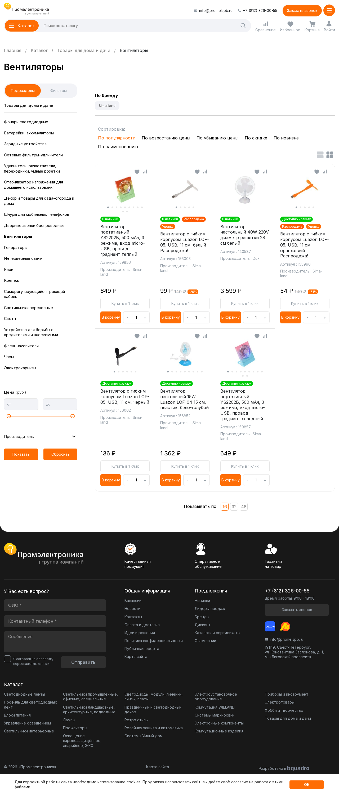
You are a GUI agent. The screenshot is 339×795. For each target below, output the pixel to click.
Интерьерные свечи (23, 258)
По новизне (286, 137)
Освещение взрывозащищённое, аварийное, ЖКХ (82, 740)
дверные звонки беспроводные (34, 225)
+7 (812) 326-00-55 (260, 10)
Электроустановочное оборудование (216, 696)
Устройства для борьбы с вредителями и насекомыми (31, 332)
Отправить (83, 662)
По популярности (116, 137)
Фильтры (58, 90)
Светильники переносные (28, 307)
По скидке (256, 137)
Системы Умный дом (143, 735)
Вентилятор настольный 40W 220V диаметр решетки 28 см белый (244, 235)
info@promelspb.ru (216, 10)
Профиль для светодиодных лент (30, 704)
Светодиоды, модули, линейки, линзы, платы (153, 696)
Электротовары (280, 702)
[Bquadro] (298, 768)
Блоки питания (17, 715)
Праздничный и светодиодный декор (152, 709)
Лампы (69, 720)
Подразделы (23, 90)
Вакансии (132, 600)
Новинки (202, 600)
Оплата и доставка (142, 624)
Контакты (133, 616)
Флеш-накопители (21, 345)
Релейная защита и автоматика (153, 728)
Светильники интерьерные (29, 731)
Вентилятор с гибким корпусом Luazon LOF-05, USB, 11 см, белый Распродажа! (184, 242)
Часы (9, 356)
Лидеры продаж (210, 608)
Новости (132, 608)
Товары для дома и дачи (28, 105)
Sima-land (107, 105)
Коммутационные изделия (219, 731)
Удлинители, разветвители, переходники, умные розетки (32, 168)
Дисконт (203, 624)
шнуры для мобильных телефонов (36, 214)
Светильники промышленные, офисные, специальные (90, 696)
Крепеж (11, 280)
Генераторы (15, 247)
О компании (205, 640)
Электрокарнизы (20, 367)
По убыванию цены (217, 137)
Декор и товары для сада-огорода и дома (39, 201)
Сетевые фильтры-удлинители (33, 154)
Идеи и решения (139, 632)
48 (244, 506)
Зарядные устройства (25, 143)
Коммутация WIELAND (215, 707)
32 (234, 506)
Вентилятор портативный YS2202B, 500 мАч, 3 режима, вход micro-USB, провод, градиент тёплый (122, 240)
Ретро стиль (136, 720)
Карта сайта (135, 656)
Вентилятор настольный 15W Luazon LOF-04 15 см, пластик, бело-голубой (184, 399)
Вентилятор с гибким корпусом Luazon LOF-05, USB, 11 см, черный (124, 396)
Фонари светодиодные (26, 121)
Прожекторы (75, 728)
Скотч (10, 318)
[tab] (108, 207)
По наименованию (118, 146)
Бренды (202, 616)
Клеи (8, 269)
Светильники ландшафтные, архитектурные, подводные (89, 709)
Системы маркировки (214, 715)
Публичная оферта (141, 648)
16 (224, 506)
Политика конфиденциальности (153, 640)
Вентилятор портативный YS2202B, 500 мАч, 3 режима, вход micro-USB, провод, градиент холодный (242, 404)
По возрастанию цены (166, 137)
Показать (21, 454)
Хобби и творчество (284, 710)
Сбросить (60, 454)
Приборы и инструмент (286, 694)
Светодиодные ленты (24, 694)
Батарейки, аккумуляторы (29, 132)
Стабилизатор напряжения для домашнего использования (33, 184)
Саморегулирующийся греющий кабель (34, 294)
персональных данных (31, 664)
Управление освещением (27, 723)
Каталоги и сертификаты (217, 632)
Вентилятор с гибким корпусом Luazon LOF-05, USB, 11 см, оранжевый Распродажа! (304, 244)
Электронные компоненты (219, 723)
